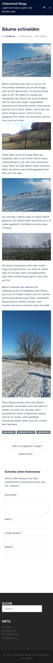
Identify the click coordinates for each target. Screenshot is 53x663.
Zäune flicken (25, 454)
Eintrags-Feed (9, 630)
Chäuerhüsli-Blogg (14, 3)
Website (9, 546)
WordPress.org (9, 638)
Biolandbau (8, 432)
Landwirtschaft (26, 432)
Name (9, 519)
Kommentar (11, 494)
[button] (44, 8)
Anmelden (7, 627)
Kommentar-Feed (10, 634)
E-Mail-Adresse (13, 533)
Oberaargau (43, 432)
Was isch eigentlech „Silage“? (28, 446)
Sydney (29, 658)
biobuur (11, 36)
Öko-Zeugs (40, 36)
